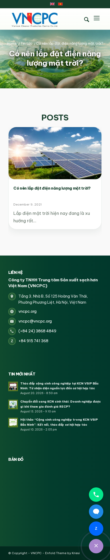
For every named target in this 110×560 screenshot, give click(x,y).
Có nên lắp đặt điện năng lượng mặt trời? (55, 58)
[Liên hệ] (96, 546)
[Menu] (97, 19)
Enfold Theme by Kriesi (62, 553)
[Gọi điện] (96, 494)
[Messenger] (96, 511)
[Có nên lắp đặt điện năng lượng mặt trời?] (55, 153)
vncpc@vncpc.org (35, 321)
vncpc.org (27, 311)
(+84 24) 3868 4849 (37, 331)
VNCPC (36, 553)
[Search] (86, 20)
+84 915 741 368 (33, 340)
